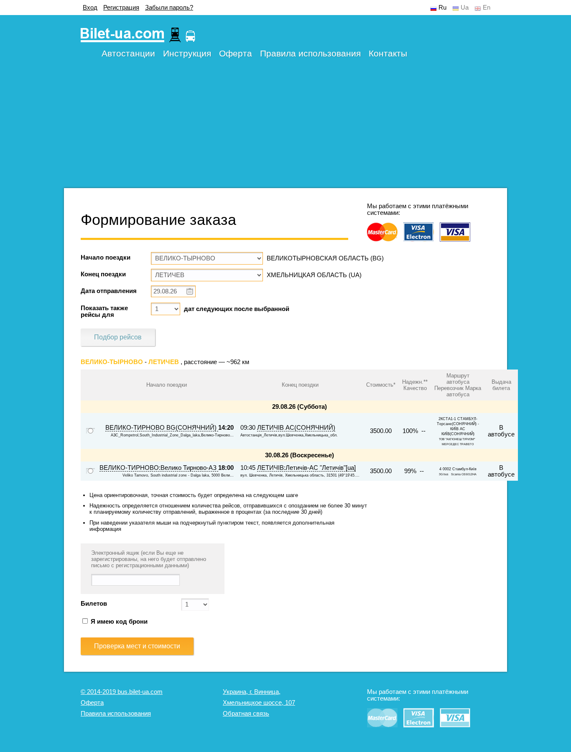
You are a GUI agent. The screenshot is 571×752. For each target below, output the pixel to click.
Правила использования (310, 53)
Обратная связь (246, 713)
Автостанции (128, 53)
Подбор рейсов (118, 337)
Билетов (94, 603)
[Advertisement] (285, 129)
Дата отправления (109, 291)
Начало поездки (105, 257)
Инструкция (187, 53)
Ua (465, 7)
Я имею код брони (118, 621)
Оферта (235, 53)
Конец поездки (103, 274)
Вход (90, 7)
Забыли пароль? (169, 7)
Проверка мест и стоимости (137, 646)
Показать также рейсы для (104, 311)
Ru (442, 7)
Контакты (388, 53)
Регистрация (121, 7)
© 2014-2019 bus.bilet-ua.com (122, 691)
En (486, 7)
